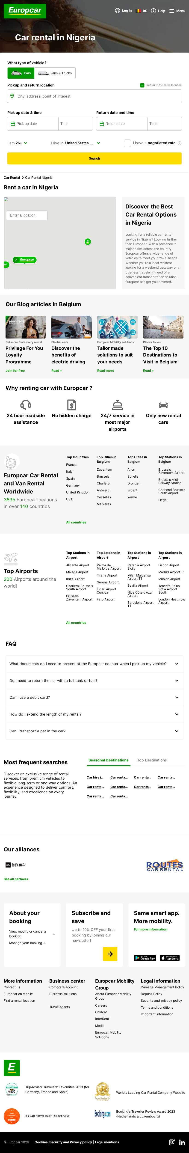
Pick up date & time (24, 112)
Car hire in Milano (95, 777)
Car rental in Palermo (95, 787)
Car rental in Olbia (119, 787)
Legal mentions (107, 1142)
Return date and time (115, 112)
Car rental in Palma (166, 777)
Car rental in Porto (119, 796)
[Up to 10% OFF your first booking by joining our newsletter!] (110, 954)
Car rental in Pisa (119, 777)
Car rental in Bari (143, 777)
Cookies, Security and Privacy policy (63, 1142)
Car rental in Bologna (166, 787)
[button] (87, 242)
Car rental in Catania (143, 787)
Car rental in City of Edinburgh (95, 796)
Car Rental (12, 177)
